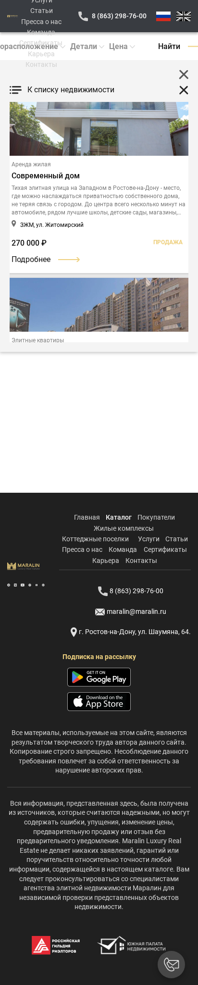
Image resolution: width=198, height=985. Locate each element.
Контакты (41, 64)
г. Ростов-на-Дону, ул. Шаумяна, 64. (135, 632)
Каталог (119, 517)
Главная (87, 517)
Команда (41, 32)
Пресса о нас (41, 21)
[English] (183, 16)
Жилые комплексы (124, 528)
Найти (169, 46)
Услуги (149, 539)
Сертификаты (40, 43)
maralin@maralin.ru (136, 611)
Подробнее (31, 259)
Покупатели (156, 517)
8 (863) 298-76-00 (119, 16)
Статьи (41, 10)
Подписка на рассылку (99, 657)
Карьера (41, 54)
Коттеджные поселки (95, 539)
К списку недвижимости (70, 89)
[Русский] (163, 16)
